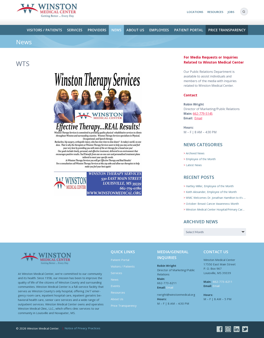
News (116, 30)
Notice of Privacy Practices (82, 328)
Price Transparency (226, 30)
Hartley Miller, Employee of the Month (210, 186)
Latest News (194, 165)
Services (74, 30)
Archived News (195, 153)
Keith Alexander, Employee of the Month (211, 192)
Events (115, 286)
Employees (159, 30)
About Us (135, 30)
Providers (97, 30)
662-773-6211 (222, 282)
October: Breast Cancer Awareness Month (212, 204)
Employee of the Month (201, 159)
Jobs (231, 12)
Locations (195, 12)
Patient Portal (188, 30)
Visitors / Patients (44, 30)
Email (198, 118)
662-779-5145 (203, 113)
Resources (215, 12)
